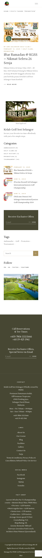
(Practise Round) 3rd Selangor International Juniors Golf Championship (25, 185)
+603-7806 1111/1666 (21, 336)
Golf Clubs (28, 49)
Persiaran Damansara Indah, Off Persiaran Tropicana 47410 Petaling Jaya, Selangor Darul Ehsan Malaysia (21, 399)
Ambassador (9, 148)
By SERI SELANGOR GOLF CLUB (17, 47)
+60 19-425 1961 (21, 339)
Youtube (25, 267)
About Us (21, 433)
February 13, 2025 (12, 49)
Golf (17, 241)
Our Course (21, 436)
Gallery (21, 447)
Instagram (21, 478)
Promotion (9, 51)
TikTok (15, 267)
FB (5, 267)
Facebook (21, 475)
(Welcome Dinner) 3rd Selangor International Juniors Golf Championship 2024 (26, 199)
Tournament (9, 159)
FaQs (21, 454)
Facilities (20, 443)
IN (9, 267)
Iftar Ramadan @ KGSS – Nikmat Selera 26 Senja (20, 59)
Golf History (10, 154)
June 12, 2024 (20, 179)
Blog (21, 440)
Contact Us (21, 451)
